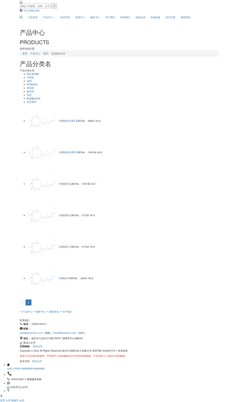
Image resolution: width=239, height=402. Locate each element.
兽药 (29, 95)
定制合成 (140, 17)
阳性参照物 (33, 74)
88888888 (28, 368)
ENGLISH (34, 10)
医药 (45, 53)
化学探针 (32, 102)
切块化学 (38, 346)
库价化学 (37, 361)
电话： (27, 324)
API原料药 (32, 84)
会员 (21, 400)
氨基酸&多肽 (34, 98)
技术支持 (65, 17)
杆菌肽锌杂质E (67, 120)
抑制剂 (30, 88)
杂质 (29, 81)
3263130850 (14, 368)
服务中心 (95, 17)
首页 (3, 400)
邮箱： (27, 328)
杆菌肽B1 (64, 246)
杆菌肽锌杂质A (67, 152)
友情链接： (26, 346)
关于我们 (110, 17)
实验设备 (155, 17)
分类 (8, 400)
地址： (27, 338)
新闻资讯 (185, 17)
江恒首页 (33, 17)
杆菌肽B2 (64, 215)
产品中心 (48, 17)
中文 (25, 10)
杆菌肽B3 (64, 183)
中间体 (30, 77)
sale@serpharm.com (31, 332)
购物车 (15, 400)
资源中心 (80, 17)
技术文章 (170, 17)
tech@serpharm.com (65, 332)
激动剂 (30, 91)
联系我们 (125, 17)
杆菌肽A (63, 278)
